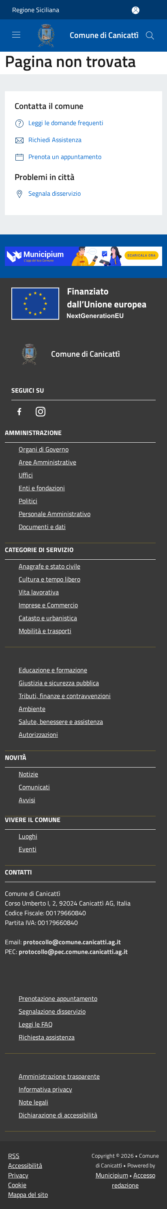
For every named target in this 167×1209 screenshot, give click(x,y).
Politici (28, 501)
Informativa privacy (45, 1089)
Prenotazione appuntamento (58, 998)
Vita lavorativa (39, 592)
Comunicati (34, 787)
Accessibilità (25, 1165)
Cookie (17, 1185)
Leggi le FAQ (36, 1024)
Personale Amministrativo (54, 514)
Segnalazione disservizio (52, 1011)
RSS (13, 1156)
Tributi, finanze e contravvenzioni (65, 696)
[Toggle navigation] (16, 35)
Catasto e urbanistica (48, 618)
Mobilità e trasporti (45, 631)
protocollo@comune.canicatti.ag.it (72, 942)
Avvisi (27, 800)
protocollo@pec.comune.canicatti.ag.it (73, 951)
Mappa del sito (28, 1194)
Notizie (28, 774)
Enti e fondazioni (42, 488)
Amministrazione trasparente (59, 1076)
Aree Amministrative (47, 462)
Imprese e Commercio (48, 605)
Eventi (27, 849)
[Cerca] (150, 35)
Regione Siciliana (35, 10)
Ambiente (32, 708)
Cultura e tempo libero (49, 579)
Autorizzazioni (38, 734)
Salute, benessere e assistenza (61, 721)
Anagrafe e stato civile (49, 566)
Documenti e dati (42, 526)
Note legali (33, 1102)
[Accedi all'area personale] (135, 10)
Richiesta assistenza (47, 1037)
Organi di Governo (44, 449)
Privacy (18, 1175)
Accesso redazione (133, 1180)
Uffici (26, 475)
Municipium (112, 1175)
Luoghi (28, 836)
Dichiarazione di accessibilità (58, 1115)
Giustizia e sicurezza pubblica (59, 683)
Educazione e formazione (53, 670)
